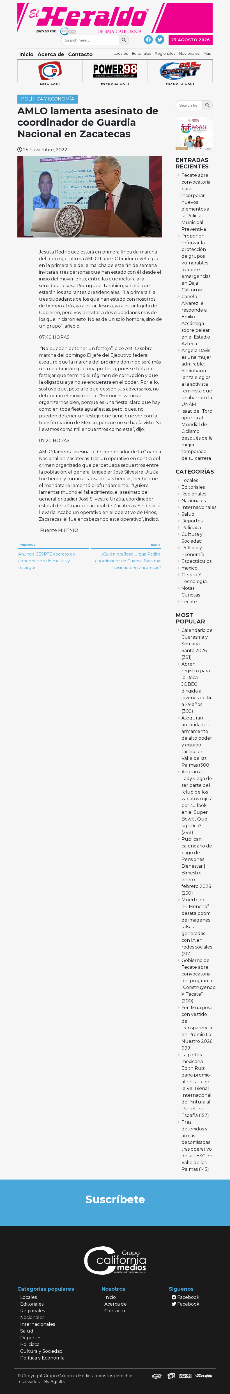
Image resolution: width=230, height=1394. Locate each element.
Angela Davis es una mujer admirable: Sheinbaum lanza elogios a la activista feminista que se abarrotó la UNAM (196, 377)
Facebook (187, 1297)
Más (207, 53)
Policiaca (191, 527)
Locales (121, 53)
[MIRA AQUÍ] (49, 71)
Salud (188, 514)
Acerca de (51, 54)
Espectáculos (196, 561)
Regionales (165, 53)
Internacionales (198, 507)
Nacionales (189, 53)
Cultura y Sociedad (41, 1351)
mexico (189, 568)
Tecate (189, 601)
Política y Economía (47, 99)
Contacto (80, 54)
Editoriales (141, 53)
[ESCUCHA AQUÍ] (115, 71)
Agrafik (57, 1381)
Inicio (26, 54)
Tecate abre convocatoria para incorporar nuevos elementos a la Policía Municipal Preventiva (195, 202)
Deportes (192, 521)
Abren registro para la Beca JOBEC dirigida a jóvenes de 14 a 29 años (196, 684)
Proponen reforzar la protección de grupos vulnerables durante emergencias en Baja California (195, 262)
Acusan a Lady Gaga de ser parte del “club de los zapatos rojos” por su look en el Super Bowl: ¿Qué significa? (196, 798)
